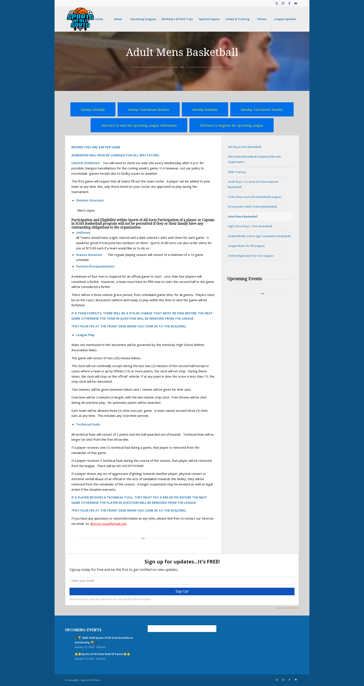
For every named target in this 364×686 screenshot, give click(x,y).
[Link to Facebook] (289, 3)
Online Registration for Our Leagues (251, 256)
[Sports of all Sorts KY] (80, 19)
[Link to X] (277, 3)
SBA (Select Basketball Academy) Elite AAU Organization (254, 159)
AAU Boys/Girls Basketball (244, 147)
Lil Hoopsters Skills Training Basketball (252, 206)
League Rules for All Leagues (246, 246)
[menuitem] (98, 19)
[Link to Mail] (296, 3)
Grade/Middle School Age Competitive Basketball (259, 236)
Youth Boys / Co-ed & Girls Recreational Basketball (253, 184)
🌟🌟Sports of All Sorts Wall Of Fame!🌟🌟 (102, 654)
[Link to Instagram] (283, 3)
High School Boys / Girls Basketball (250, 226)
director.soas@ (101, 523)
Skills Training (236, 172)
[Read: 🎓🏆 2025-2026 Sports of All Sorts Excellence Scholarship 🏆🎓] (69, 640)
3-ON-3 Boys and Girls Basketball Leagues (254, 197)
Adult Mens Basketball (243, 216)
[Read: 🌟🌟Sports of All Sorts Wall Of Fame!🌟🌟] (69, 656)
